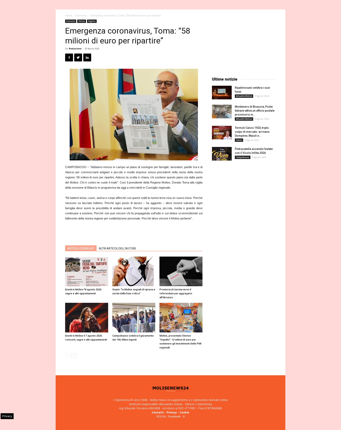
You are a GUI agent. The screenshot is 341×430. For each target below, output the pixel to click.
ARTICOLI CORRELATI (80, 248)
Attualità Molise (244, 96)
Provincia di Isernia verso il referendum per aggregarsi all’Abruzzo (175, 293)
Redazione (75, 48)
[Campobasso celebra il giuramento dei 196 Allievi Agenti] (133, 317)
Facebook (174, 416)
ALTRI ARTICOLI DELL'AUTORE (117, 248)
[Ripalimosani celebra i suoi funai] (222, 92)
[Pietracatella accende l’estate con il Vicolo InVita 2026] (222, 154)
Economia (81, 15)
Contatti (158, 412)
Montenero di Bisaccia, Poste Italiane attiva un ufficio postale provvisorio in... (254, 110)
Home (68, 15)
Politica (81, 21)
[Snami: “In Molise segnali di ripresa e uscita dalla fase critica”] (133, 271)
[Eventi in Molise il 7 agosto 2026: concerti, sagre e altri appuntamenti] (86, 317)
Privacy (172, 412)
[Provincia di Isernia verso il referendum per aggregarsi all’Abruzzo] (180, 271)
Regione (92, 21)
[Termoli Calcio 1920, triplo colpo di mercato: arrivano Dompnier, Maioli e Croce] (222, 132)
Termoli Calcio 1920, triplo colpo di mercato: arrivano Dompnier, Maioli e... (252, 131)
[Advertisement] (134, 232)
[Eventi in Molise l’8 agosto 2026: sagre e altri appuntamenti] (86, 271)
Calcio (239, 140)
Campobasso (242, 157)
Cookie (184, 412)
